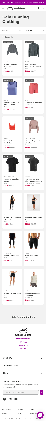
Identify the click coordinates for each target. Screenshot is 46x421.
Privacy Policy (20, 411)
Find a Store (23, 345)
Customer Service (23, 339)
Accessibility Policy (7, 411)
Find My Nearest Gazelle (35, 2)
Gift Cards (23, 342)
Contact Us (23, 349)
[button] (3, 7)
